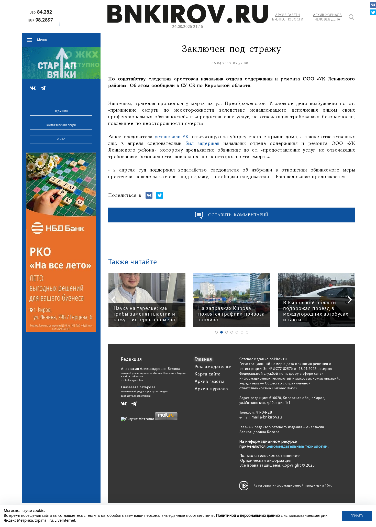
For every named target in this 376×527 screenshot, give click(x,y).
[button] (216, 332)
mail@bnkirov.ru (266, 417)
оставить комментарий (238, 215)
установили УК (172, 137)
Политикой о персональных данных (248, 516)
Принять (357, 516)
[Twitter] (373, 12)
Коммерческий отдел (61, 125)
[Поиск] (351, 17)
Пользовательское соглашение (269, 456)
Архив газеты (209, 382)
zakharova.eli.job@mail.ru (136, 396)
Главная (203, 359)
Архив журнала (211, 389)
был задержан (202, 144)
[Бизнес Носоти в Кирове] (187, 22)
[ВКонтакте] (373, 5)
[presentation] (113, 300)
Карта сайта (208, 374)
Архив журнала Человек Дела (327, 17)
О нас (61, 139)
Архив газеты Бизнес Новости (287, 17)
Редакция (61, 111)
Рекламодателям (213, 367)
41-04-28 (264, 413)
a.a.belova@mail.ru (132, 380)
